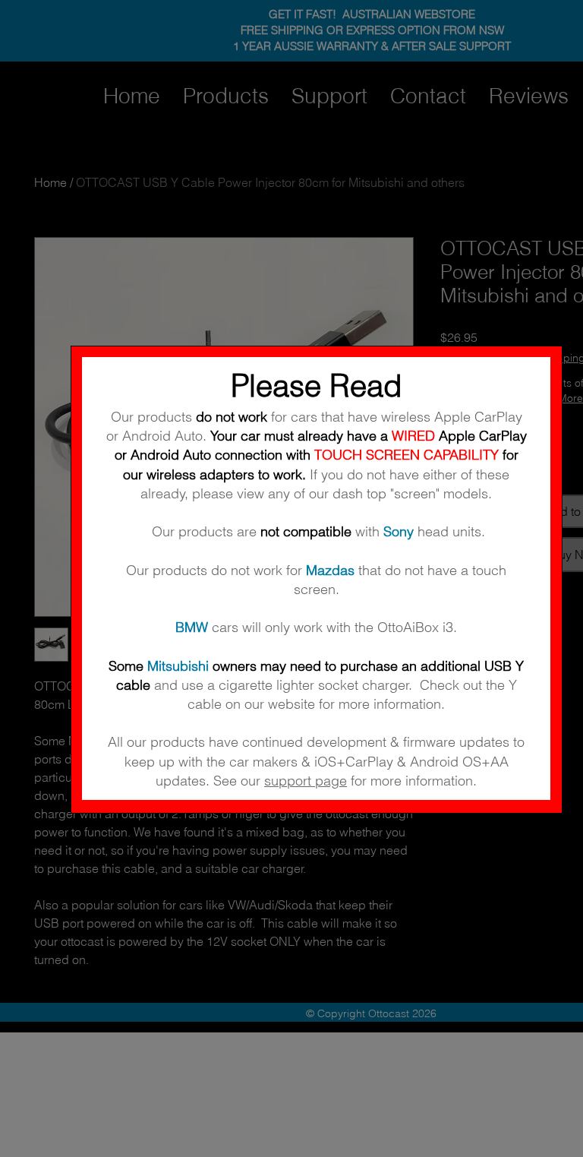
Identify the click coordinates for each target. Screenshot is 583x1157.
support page (305, 780)
